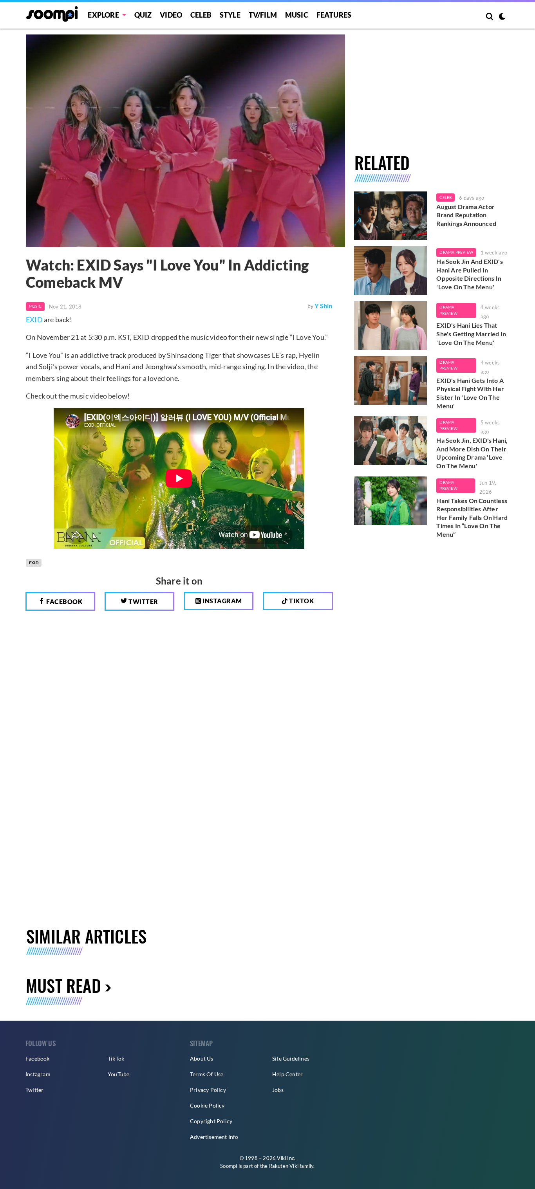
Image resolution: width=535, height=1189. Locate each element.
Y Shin (323, 305)
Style (230, 15)
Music (296, 15)
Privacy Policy (208, 1089)
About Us (201, 1058)
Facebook (64, 601)
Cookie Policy (207, 1105)
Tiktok (301, 600)
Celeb (200, 15)
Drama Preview (456, 252)
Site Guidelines (290, 1058)
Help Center (287, 1074)
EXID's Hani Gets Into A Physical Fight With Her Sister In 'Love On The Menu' (470, 393)
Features (334, 15)
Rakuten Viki (283, 1166)
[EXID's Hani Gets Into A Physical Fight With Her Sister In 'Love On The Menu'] (390, 380)
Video (171, 15)
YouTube (118, 1074)
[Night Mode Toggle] (502, 17)
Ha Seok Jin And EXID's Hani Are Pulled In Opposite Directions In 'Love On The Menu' (469, 274)
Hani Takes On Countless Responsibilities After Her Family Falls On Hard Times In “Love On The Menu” (472, 517)
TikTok (116, 1058)
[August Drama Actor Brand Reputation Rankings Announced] (390, 215)
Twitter (142, 601)
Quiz (143, 15)
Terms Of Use (206, 1074)
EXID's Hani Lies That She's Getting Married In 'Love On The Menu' (471, 333)
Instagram (221, 600)
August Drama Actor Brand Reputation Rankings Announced (466, 215)
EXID (34, 319)
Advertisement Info (214, 1136)
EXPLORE (103, 15)
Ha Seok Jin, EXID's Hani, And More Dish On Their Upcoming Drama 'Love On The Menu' (472, 453)
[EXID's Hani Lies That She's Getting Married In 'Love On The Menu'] (390, 325)
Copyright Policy (211, 1121)
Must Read (63, 985)
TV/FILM (263, 15)
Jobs (278, 1089)
